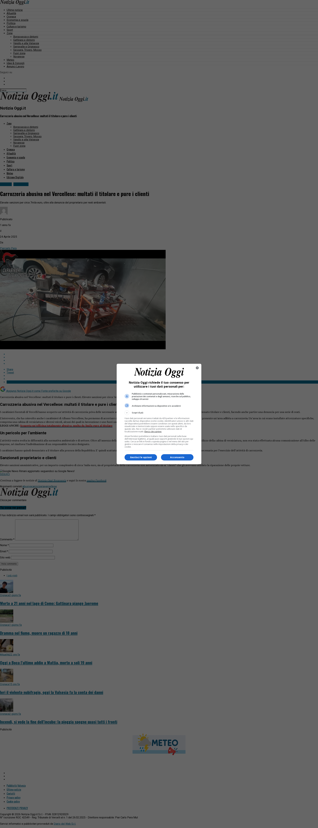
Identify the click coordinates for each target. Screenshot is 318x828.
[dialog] (159, 414)
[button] (159, 412)
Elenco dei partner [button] (153, 431)
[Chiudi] (197, 368)
